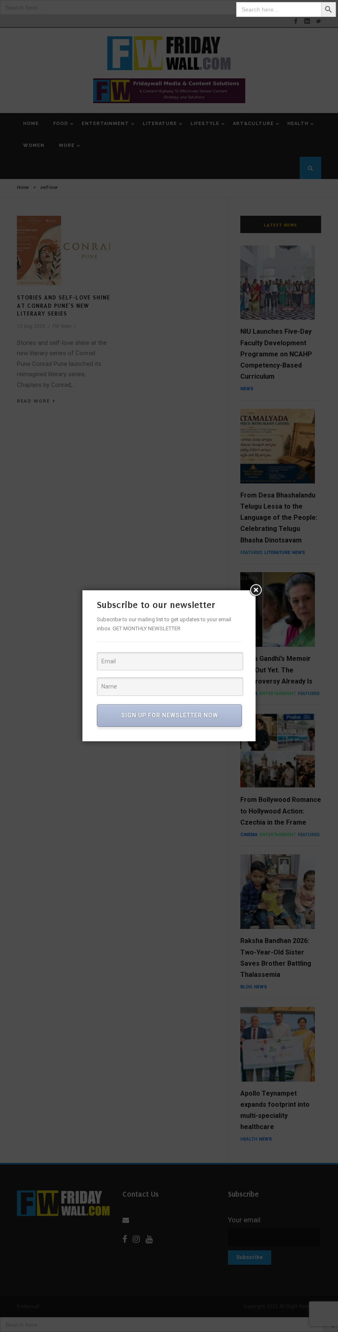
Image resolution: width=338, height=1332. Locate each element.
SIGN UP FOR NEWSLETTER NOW (169, 715)
